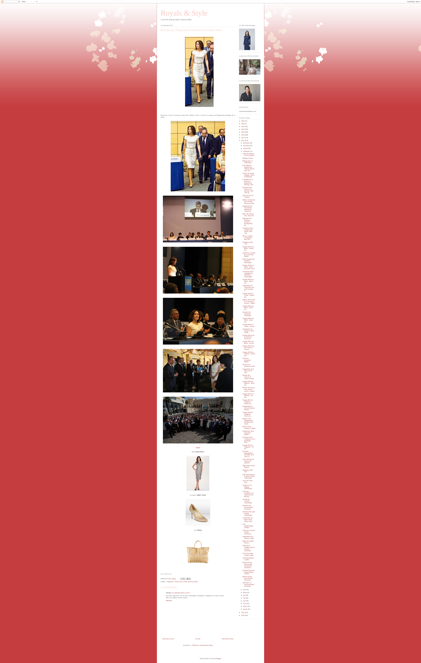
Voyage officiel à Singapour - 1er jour (248, 446)
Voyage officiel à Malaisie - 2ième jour (249, 383)
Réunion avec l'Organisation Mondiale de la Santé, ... (248, 421)
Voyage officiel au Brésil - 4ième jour (248, 281)
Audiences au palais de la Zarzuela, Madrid (249, 254)
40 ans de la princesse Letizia (249, 365)
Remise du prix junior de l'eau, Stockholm (248, 578)
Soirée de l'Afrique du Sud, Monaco (249, 154)
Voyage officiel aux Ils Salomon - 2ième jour (249, 337)
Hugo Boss (170, 581)
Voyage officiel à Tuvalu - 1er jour (248, 325)
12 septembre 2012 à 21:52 (180, 593)
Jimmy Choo (179, 581)
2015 (243, 132)
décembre (246, 143)
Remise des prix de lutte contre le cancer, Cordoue (249, 389)
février (245, 606)
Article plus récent (168, 639)
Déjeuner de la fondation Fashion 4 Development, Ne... (248, 222)
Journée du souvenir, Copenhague (247, 501)
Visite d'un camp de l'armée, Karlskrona (249, 532)
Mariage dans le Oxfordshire (248, 162)
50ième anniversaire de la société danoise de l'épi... (249, 201)
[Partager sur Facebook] (188, 579)
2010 (243, 615)
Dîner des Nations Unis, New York (248, 215)
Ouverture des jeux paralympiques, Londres (249, 572)
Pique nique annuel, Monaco (249, 466)
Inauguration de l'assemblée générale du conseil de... (247, 208)
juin (244, 595)
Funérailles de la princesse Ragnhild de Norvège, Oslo (248, 182)
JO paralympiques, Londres (248, 559)
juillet (245, 592)
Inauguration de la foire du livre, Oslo (248, 370)
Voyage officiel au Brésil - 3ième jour (248, 307)
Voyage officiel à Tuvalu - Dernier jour (248, 295)
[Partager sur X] (186, 579)
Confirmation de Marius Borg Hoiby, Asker (247, 519)
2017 (243, 126)
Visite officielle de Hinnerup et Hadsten (248, 461)
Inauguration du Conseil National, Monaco (249, 408)
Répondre (169, 600)
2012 (243, 140)
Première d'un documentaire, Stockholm (248, 507)
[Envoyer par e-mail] (181, 579)
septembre (246, 151)
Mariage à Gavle (248, 158)
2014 (243, 135)
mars (245, 603)
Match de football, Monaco (248, 542)
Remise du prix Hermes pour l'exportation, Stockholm (247, 565)
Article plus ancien (228, 639)
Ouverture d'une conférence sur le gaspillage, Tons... (249, 440)
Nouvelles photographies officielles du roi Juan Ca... (248, 454)
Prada (185, 581)
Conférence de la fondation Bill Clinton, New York (248, 230)
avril (244, 601)
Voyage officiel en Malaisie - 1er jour (248, 395)
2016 (243, 129)
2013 (243, 137)
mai (244, 598)
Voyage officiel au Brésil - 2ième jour (248, 320)
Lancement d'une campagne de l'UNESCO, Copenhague (248, 274)
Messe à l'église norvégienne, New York (248, 237)
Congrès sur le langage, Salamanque (247, 486)
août (244, 589)
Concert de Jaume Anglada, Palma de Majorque (248, 175)
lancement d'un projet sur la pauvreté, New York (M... (248, 190)
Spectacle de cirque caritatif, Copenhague (249, 513)
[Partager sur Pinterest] (190, 579)
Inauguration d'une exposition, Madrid (248, 432)
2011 (243, 612)
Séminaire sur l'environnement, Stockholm (248, 584)
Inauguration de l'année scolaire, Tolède (248, 330)
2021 (243, 121)
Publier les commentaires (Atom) (202, 645)
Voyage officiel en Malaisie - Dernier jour (249, 353)
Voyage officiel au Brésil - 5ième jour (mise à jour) (249, 267)
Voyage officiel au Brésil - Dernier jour (248, 248)
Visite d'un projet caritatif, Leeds (248, 554)
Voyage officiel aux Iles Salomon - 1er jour (249, 347)
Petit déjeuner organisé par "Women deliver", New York (249, 168)
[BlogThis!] (183, 579)
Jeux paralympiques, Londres (248, 525)
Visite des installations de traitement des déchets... (248, 494)
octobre (245, 148)
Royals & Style (184, 13)
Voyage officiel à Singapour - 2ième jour (248, 414)
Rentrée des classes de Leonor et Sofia (248, 376)
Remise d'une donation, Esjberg (249, 427)
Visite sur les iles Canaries (248, 196)
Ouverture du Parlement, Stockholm (247, 313)
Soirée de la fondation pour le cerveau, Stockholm (249, 548)
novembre (246, 145)
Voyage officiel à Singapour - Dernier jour (248, 401)
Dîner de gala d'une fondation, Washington (249, 260)
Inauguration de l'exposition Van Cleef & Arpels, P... (248, 288)
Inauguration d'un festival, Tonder (248, 537)
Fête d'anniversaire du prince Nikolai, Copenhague (249, 476)
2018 (243, 124)
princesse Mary (193, 581)
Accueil (197, 639)
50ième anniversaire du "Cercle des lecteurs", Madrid (249, 301)
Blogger (218, 658)
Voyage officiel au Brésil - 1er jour (248, 342)
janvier (245, 609)
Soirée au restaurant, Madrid (247, 360)
